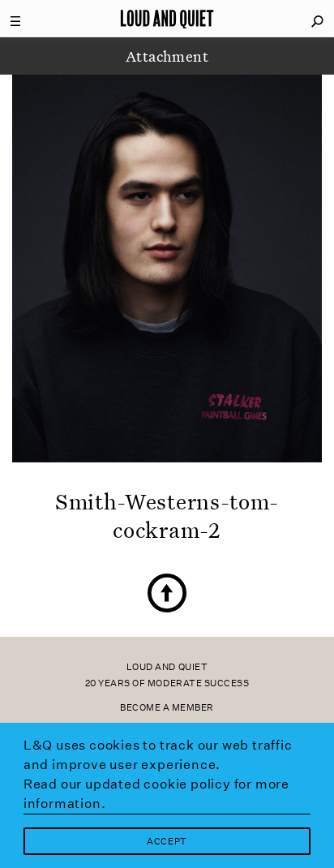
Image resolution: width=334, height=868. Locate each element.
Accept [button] (166, 842)
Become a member (167, 708)
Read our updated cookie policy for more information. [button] (156, 793)
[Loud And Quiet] (167, 18)
